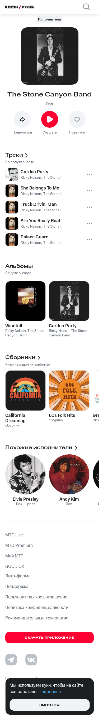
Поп (49, 104)
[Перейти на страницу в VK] (31, 659)
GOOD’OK (14, 566)
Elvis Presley (26, 499)
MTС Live (14, 535)
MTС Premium (19, 545)
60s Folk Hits (62, 415)
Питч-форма (18, 576)
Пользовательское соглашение (36, 597)
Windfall (13, 326)
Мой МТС (14, 556)
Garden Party (63, 326)
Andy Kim (69, 499)
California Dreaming (15, 418)
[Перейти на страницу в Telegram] (11, 659)
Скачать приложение (49, 637)
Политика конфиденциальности (36, 607)
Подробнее (50, 692)
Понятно (49, 705)
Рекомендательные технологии (36, 618)
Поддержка (17, 586)
